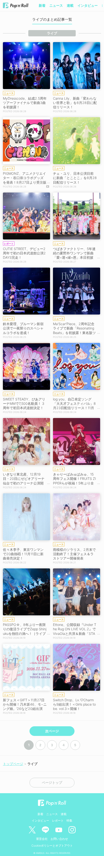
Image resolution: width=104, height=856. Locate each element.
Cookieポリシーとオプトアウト (52, 845)
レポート (58, 820)
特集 (69, 820)
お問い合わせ (59, 839)
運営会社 (42, 839)
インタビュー (87, 5)
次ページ (52, 731)
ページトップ (52, 783)
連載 (70, 5)
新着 (42, 5)
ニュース (56, 5)
